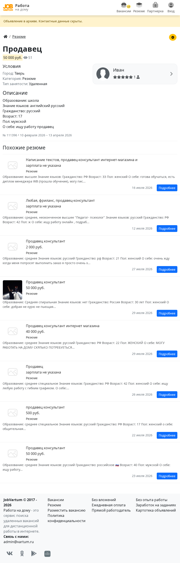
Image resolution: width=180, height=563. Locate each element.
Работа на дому (17, 510)
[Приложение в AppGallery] (47, 553)
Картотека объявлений (156, 510)
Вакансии (56, 499)
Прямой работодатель (111, 510)
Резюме (54, 505)
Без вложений (104, 499)
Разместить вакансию (66, 510)
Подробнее (167, 188)
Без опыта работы (151, 499)
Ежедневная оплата (109, 505)
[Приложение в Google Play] (34, 553)
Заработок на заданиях (156, 505)
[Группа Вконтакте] (10, 553)
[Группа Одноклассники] (22, 553)
